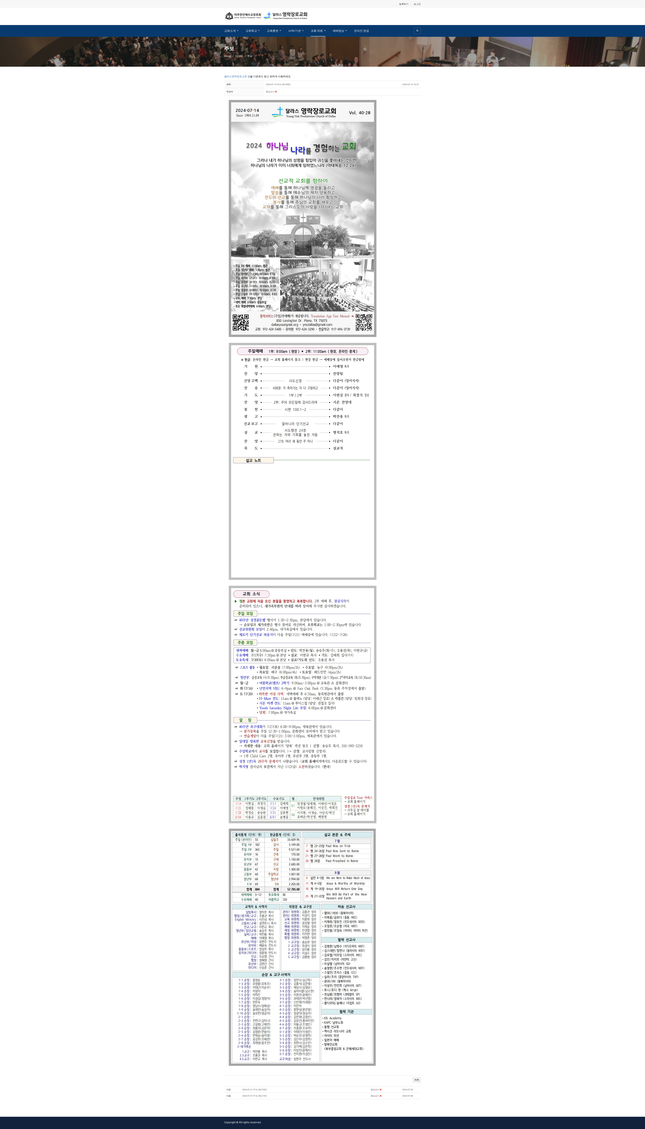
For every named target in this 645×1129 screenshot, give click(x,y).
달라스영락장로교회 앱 (237, 76)
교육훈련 (272, 30)
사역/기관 (294, 30)
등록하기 (403, 4)
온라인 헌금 (361, 30)
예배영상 (338, 30)
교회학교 (251, 30)
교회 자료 (317, 30)
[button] (270, 91)
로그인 (417, 4)
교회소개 (230, 30)
